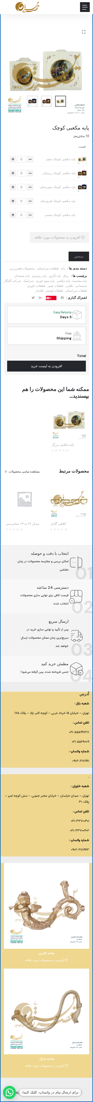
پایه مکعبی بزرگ (63, 444)
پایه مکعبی (63, 281)
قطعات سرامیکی (48, 268)
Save (48, 297)
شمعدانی (81, 286)
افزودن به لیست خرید (46, 366)
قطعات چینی (55, 286)
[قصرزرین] (27, 7)
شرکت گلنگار (12, 281)
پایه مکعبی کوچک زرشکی (58, 173)
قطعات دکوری (36, 286)
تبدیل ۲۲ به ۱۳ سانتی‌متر (66, 524)
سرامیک (28, 281)
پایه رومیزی (39, 276)
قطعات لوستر (54, 290)
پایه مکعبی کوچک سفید (60, 159)
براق (66, 276)
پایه (63, 268)
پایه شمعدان (22, 276)
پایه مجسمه (79, 281)
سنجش (78, 256)
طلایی (69, 286)
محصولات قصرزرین (22, 268)
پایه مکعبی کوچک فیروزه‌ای (57, 201)
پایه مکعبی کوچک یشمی (60, 215)
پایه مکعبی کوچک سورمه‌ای (57, 187)
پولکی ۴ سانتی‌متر (18, 524)
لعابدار (39, 290)
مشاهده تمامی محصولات (24, 471)
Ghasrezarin (47, 1092)
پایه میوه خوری (45, 281)
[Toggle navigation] (85, 7)
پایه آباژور (55, 276)
